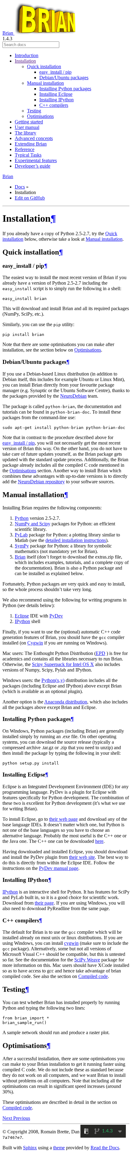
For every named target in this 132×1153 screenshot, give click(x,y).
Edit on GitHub (30, 198)
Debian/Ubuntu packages (63, 77)
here (99, 841)
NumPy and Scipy (32, 523)
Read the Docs (105, 1147)
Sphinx (30, 1147)
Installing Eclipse (55, 94)
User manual (27, 127)
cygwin (71, 943)
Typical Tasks (28, 155)
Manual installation (45, 83)
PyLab (21, 534)
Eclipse (22, 615)
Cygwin (35, 642)
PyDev (56, 615)
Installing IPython (56, 99)
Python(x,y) (52, 680)
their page (44, 903)
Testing (34, 110)
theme (59, 1147)
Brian (8, 33)
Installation (25, 61)
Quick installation (44, 66)
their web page (63, 819)
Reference (24, 149)
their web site (82, 857)
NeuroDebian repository (41, 481)
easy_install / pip (55, 72)
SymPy (22, 545)
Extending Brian (31, 143)
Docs (20, 186)
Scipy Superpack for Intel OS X (63, 664)
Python (22, 518)
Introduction (26, 55)
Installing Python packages (65, 88)
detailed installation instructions (75, 540)
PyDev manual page (58, 868)
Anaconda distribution (65, 701)
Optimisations (40, 116)
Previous (21, 1118)
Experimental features (36, 160)
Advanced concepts (34, 138)
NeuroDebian (73, 396)
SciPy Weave (87, 959)
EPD (100, 653)
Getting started (29, 121)
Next (7, 1118)
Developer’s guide (32, 166)
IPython (22, 621)
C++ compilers (53, 105)
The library (25, 132)
